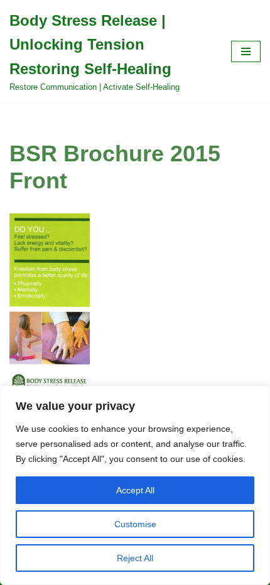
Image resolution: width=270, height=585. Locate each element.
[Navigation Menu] (246, 51)
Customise (135, 524)
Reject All (135, 558)
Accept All (135, 490)
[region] (135, 485)
